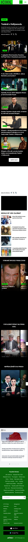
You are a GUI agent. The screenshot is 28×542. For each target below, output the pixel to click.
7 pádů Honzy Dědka (11, 483)
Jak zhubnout (8, 474)
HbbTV (4, 511)
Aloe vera (7, 488)
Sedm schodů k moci (7, 391)
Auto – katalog (19, 481)
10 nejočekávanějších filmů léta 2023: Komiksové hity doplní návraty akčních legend (19, 250)
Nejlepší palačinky (9, 492)
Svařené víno (7, 485)
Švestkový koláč (19, 492)
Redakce (16, 519)
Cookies (5, 517)
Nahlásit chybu (6, 523)
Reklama (5, 508)
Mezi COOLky (5, 351)
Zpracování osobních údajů (18, 514)
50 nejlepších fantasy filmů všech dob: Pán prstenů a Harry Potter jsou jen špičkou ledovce (19, 228)
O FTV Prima (6, 504)
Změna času (22, 477)
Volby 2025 (19, 483)
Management (17, 504)
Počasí (11, 479)
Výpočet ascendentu (9, 490)
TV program (15, 477)
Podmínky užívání (7, 513)
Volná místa (5, 506)
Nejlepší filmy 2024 (18, 474)
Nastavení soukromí (18, 523)
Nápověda (16, 517)
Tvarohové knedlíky (19, 490)
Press (15, 506)
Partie (7, 479)
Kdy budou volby (18, 479)
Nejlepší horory (7, 477)
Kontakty (16, 511)
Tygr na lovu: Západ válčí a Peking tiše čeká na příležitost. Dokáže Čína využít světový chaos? (13, 442)
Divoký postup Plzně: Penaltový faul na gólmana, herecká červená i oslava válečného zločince (13, 449)
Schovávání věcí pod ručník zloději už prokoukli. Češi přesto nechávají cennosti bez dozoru (13, 456)
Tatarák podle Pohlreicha (18, 485)
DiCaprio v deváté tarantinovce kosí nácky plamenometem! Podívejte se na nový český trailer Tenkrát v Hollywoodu (14, 132)
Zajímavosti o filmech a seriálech (8, 287)
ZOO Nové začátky (9, 481)
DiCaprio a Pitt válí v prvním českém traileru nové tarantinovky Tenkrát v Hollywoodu (12, 153)
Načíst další (14, 160)
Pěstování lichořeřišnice (17, 488)
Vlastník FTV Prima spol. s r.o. (7, 520)
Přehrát (5, 349)
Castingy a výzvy (17, 508)
